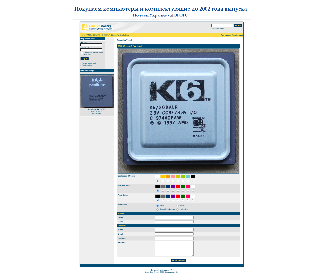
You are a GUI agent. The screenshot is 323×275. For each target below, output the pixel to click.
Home (83, 35)
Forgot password (89, 63)
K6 (94, 35)
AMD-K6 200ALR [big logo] (107, 35)
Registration (87, 65)
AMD (89, 35)
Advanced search (218, 28)
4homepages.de (171, 272)
